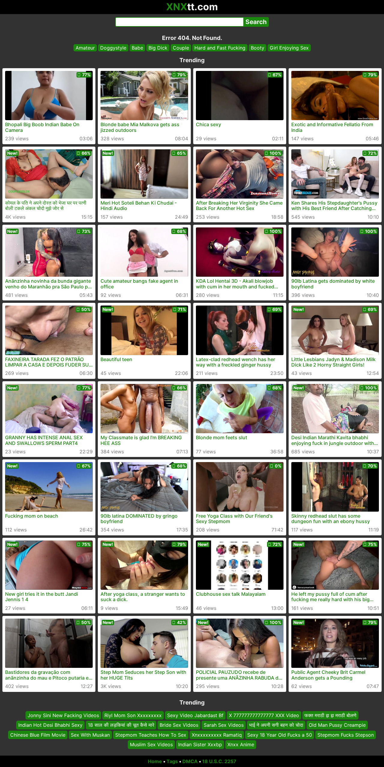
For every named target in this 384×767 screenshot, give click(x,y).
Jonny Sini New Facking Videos (63, 715)
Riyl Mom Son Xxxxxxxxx (133, 715)
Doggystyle (113, 48)
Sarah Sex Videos (224, 725)
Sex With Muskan (90, 735)
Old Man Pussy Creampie (337, 725)
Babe (137, 48)
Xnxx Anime (240, 744)
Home (155, 761)
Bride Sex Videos (179, 725)
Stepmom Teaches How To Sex (150, 735)
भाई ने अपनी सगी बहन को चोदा (276, 725)
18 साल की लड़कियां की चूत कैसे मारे (121, 725)
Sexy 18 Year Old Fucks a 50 (279, 735)
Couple (181, 48)
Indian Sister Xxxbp (200, 744)
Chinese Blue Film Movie (37, 735)
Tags (172, 761)
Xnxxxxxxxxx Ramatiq (217, 735)
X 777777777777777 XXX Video (264, 715)
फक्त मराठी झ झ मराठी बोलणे (330, 715)
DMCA (190, 761)
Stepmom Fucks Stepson (345, 735)
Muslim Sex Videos (151, 744)
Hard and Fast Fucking (219, 48)
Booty (257, 48)
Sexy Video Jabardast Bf (195, 715)
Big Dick (157, 48)
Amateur (85, 48)
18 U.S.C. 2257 (219, 761)
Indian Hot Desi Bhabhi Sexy (50, 725)
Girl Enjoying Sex (289, 48)
